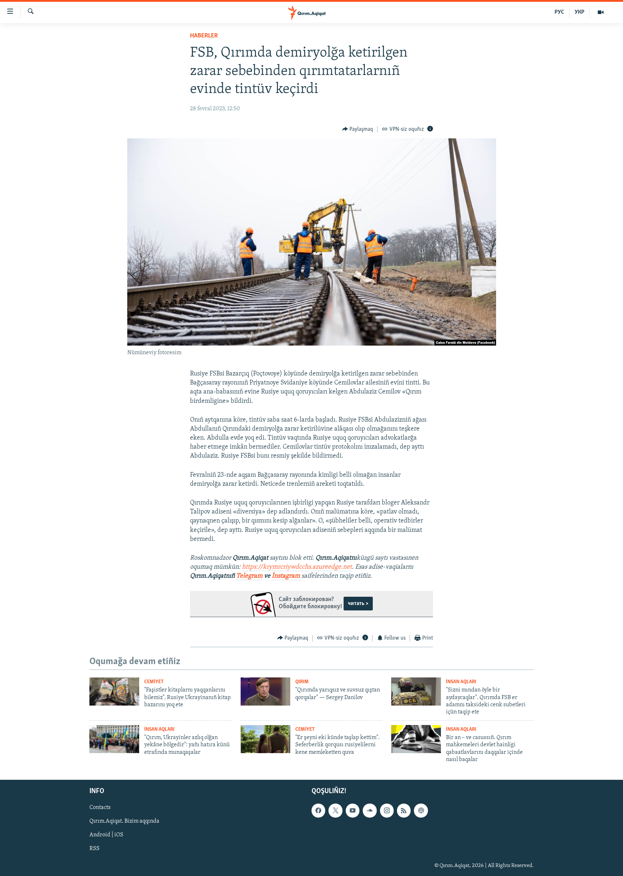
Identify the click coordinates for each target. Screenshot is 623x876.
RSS (94, 849)
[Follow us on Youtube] (352, 811)
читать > (358, 603)
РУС (559, 12)
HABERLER (204, 36)
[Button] (358, 129)
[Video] (600, 12)
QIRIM (302, 682)
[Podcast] (421, 811)
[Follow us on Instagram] (387, 811)
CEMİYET (154, 682)
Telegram (249, 576)
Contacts (100, 808)
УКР (579, 12)
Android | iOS (106, 835)
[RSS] (404, 811)
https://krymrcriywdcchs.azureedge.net (297, 567)
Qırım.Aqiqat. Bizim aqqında (124, 821)
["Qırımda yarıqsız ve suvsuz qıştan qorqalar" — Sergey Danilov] (265, 691)
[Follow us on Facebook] (318, 811)
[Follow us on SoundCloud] (369, 811)
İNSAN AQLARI (461, 682)
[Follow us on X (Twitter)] (335, 811)
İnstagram (286, 576)
